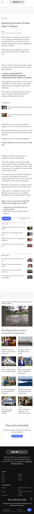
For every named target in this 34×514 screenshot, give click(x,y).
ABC (3, 31)
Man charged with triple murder (14, 75)
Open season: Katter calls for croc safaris (17, 77)
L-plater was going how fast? (13, 73)
